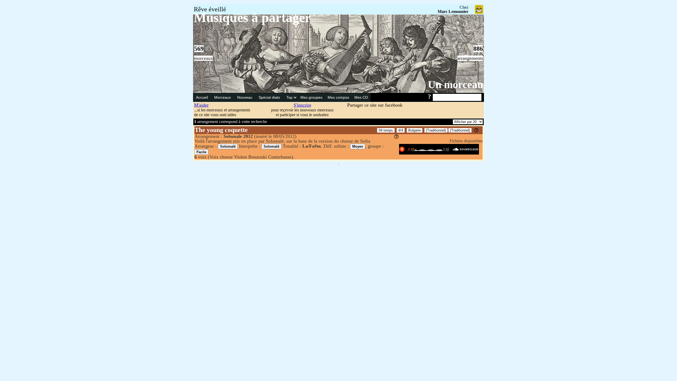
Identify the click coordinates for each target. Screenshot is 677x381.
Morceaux (223, 97)
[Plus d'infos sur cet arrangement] (396, 137)
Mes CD (361, 97)
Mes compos (338, 97)
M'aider (201, 105)
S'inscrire (302, 105)
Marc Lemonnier (453, 11)
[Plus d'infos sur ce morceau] (476, 131)
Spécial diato (270, 97)
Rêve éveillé (210, 9)
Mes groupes (311, 97)
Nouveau (245, 97)
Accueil (202, 97)
